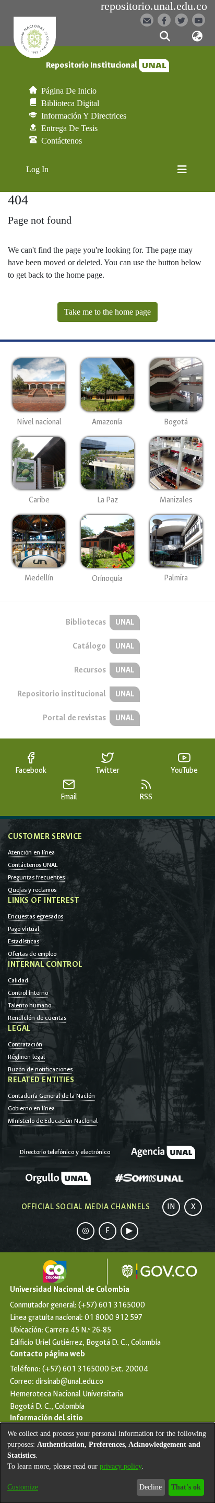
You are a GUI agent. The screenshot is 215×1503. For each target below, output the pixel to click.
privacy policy (120, 1466)
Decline (150, 1487)
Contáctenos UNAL (32, 865)
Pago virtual (23, 929)
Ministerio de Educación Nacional (53, 1121)
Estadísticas (23, 941)
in (171, 1207)
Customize (22, 1487)
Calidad (18, 980)
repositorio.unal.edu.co (154, 6)
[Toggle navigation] (182, 169)
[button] (164, 36)
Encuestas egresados (35, 916)
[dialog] (107, 1463)
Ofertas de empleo (32, 954)
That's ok (186, 1487)
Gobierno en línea (31, 1108)
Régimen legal (26, 1057)
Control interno (28, 993)
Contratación (25, 1044)
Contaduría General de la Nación (51, 1096)
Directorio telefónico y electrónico (65, 1152)
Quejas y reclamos (32, 890)
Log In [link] (38, 169)
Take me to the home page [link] (107, 311)
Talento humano (29, 1005)
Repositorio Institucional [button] (92, 65)
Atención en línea (31, 852)
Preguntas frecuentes (36, 877)
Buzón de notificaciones (40, 1069)
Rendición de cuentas (37, 1018)
